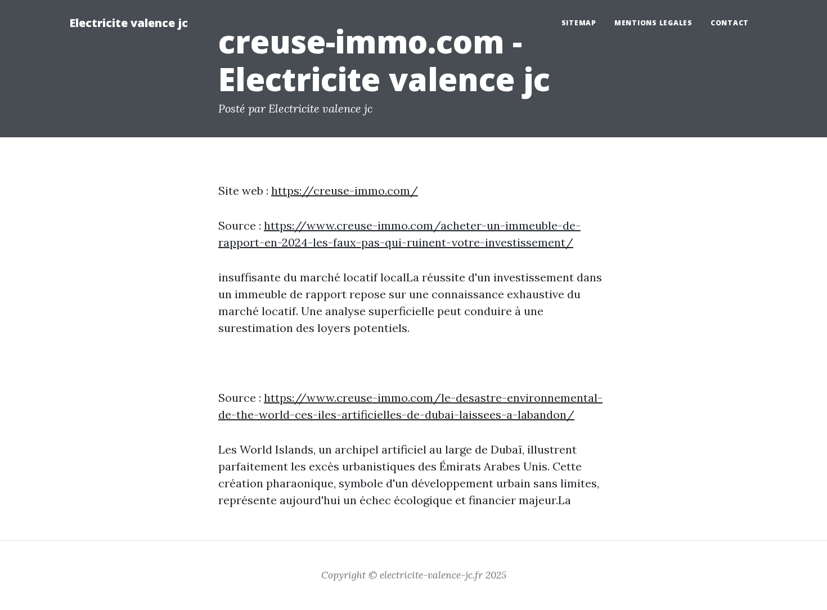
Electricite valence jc (128, 22)
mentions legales (653, 23)
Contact (730, 23)
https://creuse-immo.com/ (344, 190)
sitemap (578, 23)
